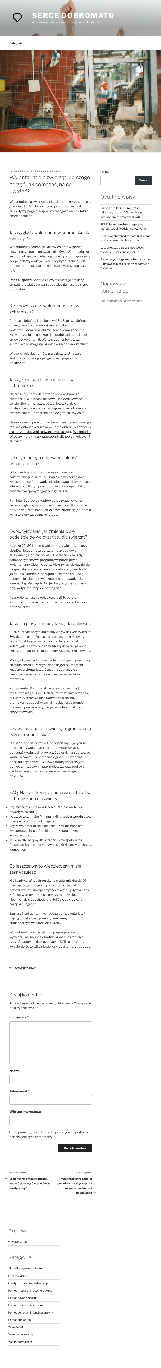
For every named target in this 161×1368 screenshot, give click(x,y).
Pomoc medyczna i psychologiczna (30, 1290)
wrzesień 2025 (17, 1241)
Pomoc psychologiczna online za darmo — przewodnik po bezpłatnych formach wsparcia (125, 264)
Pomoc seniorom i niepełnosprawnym (31, 1312)
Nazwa (15, 1071)
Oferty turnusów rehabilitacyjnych (29, 1283)
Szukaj (104, 172)
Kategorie (16, 43)
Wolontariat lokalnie (20, 1334)
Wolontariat (25, 968)
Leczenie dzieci (17, 1275)
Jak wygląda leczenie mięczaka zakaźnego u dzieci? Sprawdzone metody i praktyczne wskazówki (121, 212)
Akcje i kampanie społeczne (25, 1268)
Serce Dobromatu (73, 15)
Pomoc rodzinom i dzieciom (25, 1305)
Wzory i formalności (20, 1341)
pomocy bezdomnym (54, 918)
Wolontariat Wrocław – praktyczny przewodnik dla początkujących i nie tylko (50, 436)
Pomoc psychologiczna (22, 1297)
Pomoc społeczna (19, 1319)
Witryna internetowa (25, 1111)
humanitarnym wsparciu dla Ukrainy (35, 923)
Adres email (19, 1091)
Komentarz (19, 1017)
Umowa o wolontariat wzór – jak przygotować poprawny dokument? (45, 358)
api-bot (55, 171)
